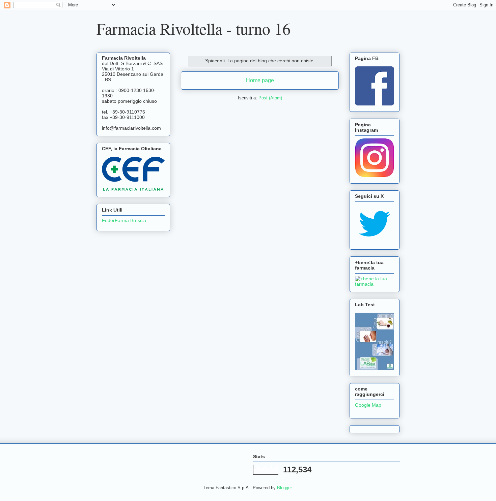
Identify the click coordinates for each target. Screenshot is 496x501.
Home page (260, 80)
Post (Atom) (270, 97)
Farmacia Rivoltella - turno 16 (194, 28)
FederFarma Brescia (124, 220)
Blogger (284, 487)
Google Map (368, 405)
